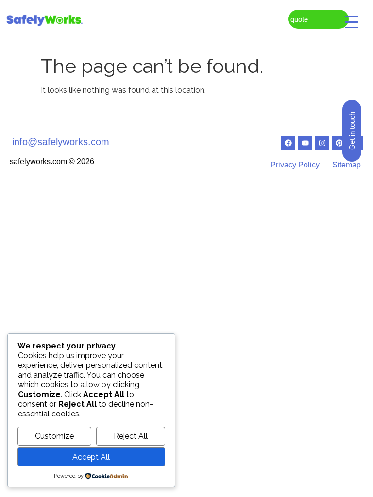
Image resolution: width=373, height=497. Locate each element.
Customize (54, 436)
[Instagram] (322, 143)
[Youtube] (305, 143)
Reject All (131, 436)
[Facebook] (288, 143)
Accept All (91, 457)
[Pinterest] (339, 143)
